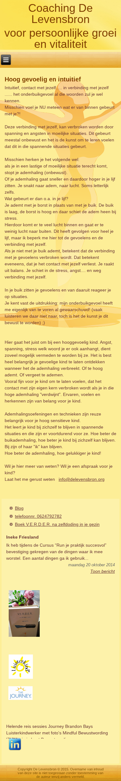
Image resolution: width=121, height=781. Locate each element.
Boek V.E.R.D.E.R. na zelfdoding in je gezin (57, 524)
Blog (19, 508)
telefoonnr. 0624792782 (38, 516)
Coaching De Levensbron (60, 13)
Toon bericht (102, 571)
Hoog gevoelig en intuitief (43, 79)
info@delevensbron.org (82, 479)
